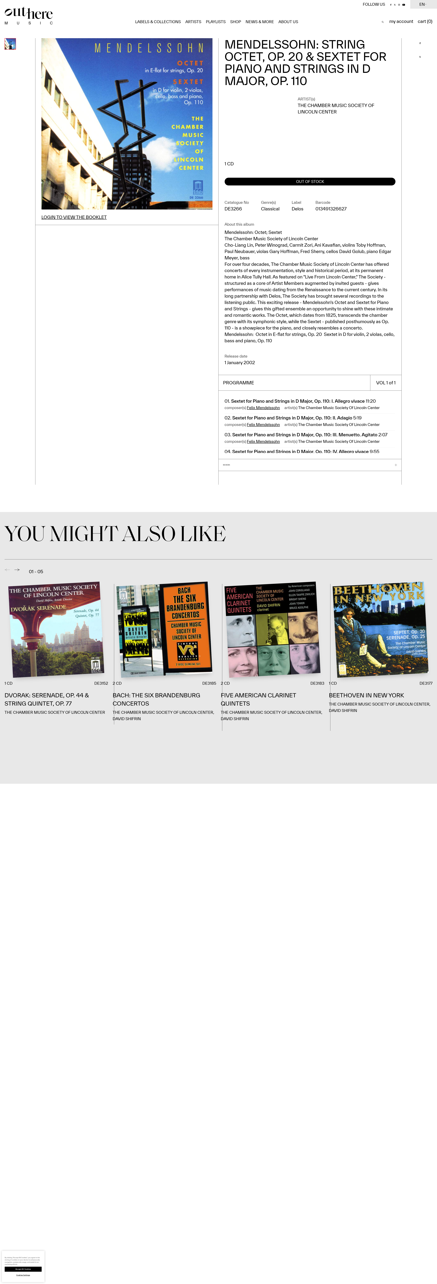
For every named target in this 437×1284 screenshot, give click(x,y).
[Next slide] (17, 569)
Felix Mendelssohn (263, 407)
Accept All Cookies (23, 1269)
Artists (193, 21)
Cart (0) (425, 21)
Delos (297, 208)
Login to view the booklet (74, 217)
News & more (260, 21)
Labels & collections (158, 21)
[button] (310, 465)
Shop (235, 21)
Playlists (216, 21)
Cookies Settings (23, 1275)
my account (401, 21)
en (422, 4)
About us (288, 21)
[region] (23, 1266)
